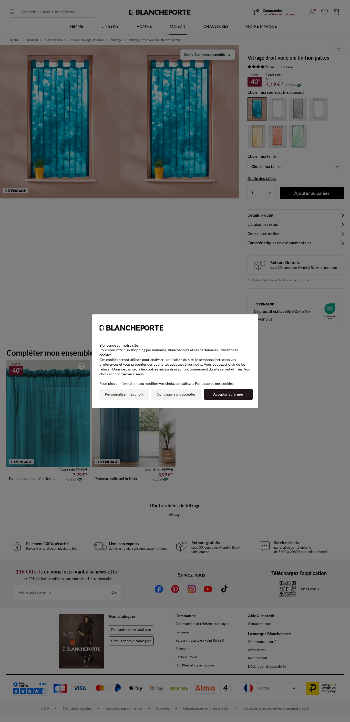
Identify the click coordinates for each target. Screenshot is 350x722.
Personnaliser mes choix (124, 394)
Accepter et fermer (228, 394)
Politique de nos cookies (214, 383)
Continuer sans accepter (176, 394)
